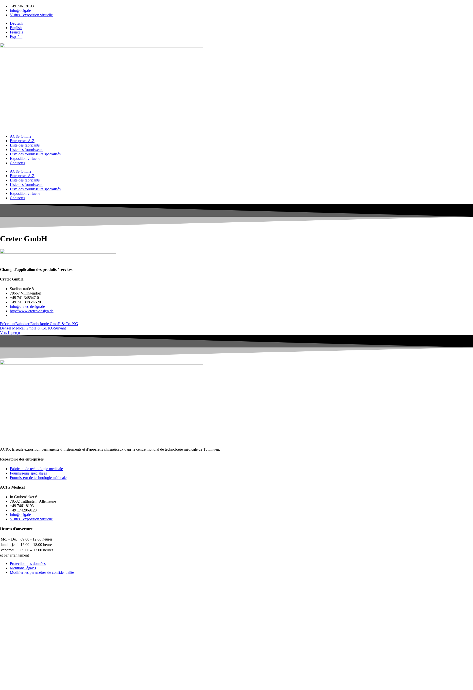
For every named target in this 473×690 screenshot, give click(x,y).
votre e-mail (10, 638)
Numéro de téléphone (18, 643)
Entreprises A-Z (22, 141)
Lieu (4, 663)
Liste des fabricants (25, 145)
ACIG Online (20, 136)
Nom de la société (15, 648)
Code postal (10, 658)
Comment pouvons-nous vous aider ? (31, 628)
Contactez (17, 163)
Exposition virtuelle (25, 158)
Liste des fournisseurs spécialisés (35, 154)
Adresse (7, 653)
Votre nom (9, 623)
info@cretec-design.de (27, 306)
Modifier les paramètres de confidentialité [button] (42, 572)
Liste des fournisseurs (26, 150)
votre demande (13, 677)
